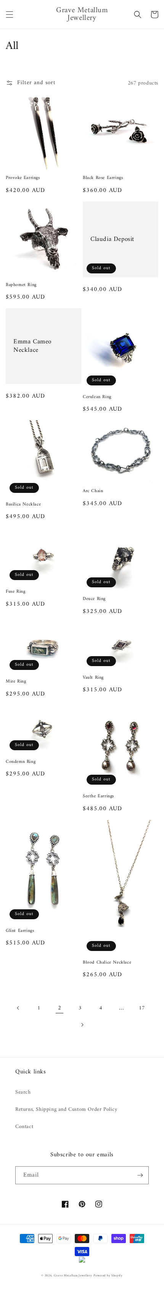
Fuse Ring (15, 592)
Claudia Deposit (112, 239)
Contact (24, 1126)
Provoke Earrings (23, 178)
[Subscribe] (140, 1175)
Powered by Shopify (108, 1275)
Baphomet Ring (21, 285)
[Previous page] (18, 1008)
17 (142, 1008)
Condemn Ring (20, 762)
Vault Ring (93, 678)
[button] (9, 14)
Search (23, 1092)
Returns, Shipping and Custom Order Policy (66, 1109)
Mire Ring (16, 682)
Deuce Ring (94, 599)
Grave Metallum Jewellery (73, 1275)
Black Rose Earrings (103, 178)
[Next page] (82, 1024)
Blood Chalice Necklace (107, 963)
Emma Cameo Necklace (32, 346)
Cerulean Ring (97, 397)
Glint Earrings (20, 931)
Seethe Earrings (98, 796)
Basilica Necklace (23, 505)
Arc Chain (93, 491)
